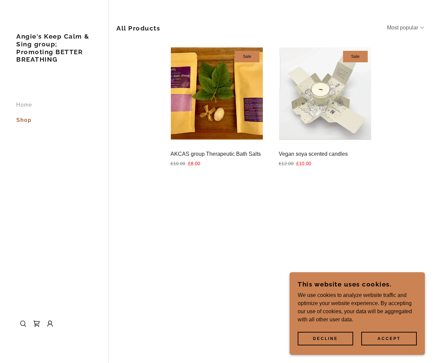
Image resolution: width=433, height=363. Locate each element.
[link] (54, 60)
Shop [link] (23, 120)
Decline (325, 338)
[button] (36, 323)
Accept (389, 338)
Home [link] (24, 105)
